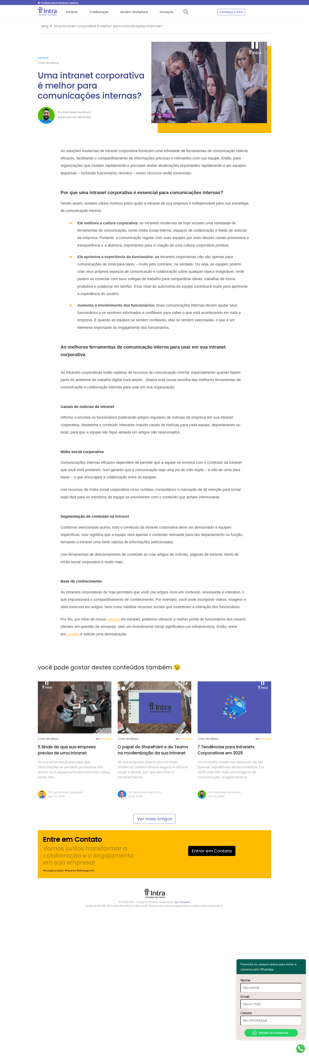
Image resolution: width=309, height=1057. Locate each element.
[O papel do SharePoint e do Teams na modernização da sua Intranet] (154, 707)
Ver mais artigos (154, 819)
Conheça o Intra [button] (231, 12)
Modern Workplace (134, 12)
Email (244, 996)
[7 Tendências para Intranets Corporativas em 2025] (234, 707)
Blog (44, 26)
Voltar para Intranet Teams (59, 2)
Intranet (72, 12)
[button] (187, 11)
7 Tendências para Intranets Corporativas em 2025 (226, 750)
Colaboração (99, 12)
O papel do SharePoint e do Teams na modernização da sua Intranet (153, 750)
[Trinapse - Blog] (47, 12)
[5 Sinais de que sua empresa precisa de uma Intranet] (74, 707)
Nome (245, 980)
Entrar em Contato (212, 851)
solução (113, 619)
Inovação (166, 12)
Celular (246, 1013)
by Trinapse (182, 902)
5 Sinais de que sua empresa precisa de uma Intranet (67, 750)
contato (73, 634)
